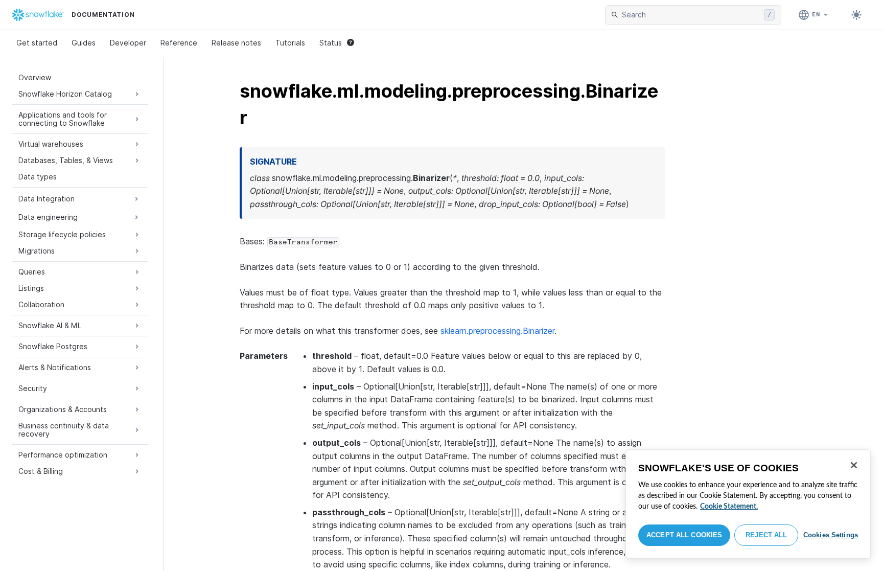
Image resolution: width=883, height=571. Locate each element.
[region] (748, 504)
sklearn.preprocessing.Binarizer (497, 331)
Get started (36, 42)
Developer (128, 42)
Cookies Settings (830, 535)
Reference (178, 42)
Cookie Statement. (729, 506)
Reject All (766, 535)
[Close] (854, 465)
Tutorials (290, 42)
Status (330, 42)
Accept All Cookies (684, 535)
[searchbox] (691, 15)
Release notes (236, 42)
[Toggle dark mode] (856, 15)
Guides (84, 42)
